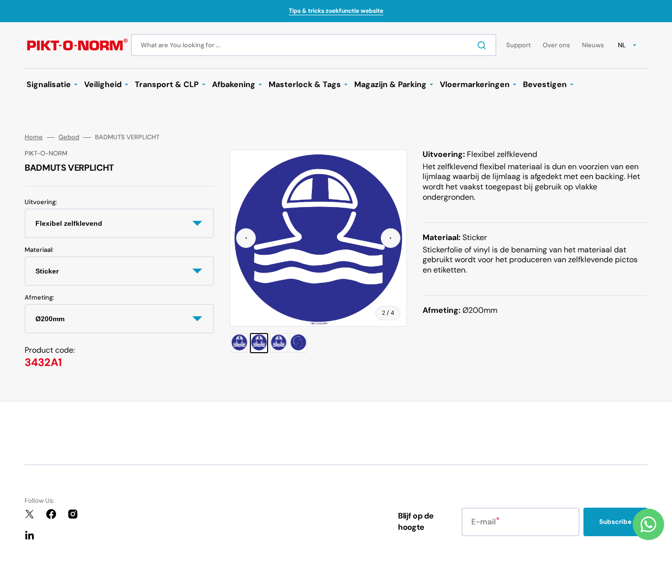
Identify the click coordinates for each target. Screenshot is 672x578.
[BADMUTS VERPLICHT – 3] (278, 343)
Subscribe (615, 521)
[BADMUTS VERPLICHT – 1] (239, 343)
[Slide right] (390, 238)
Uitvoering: (41, 202)
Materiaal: (39, 250)
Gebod (69, 137)
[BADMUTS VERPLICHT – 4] (298, 343)
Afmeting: (39, 298)
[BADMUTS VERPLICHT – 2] (259, 343)
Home (34, 137)
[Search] (483, 45)
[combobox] (313, 45)
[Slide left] (246, 238)
